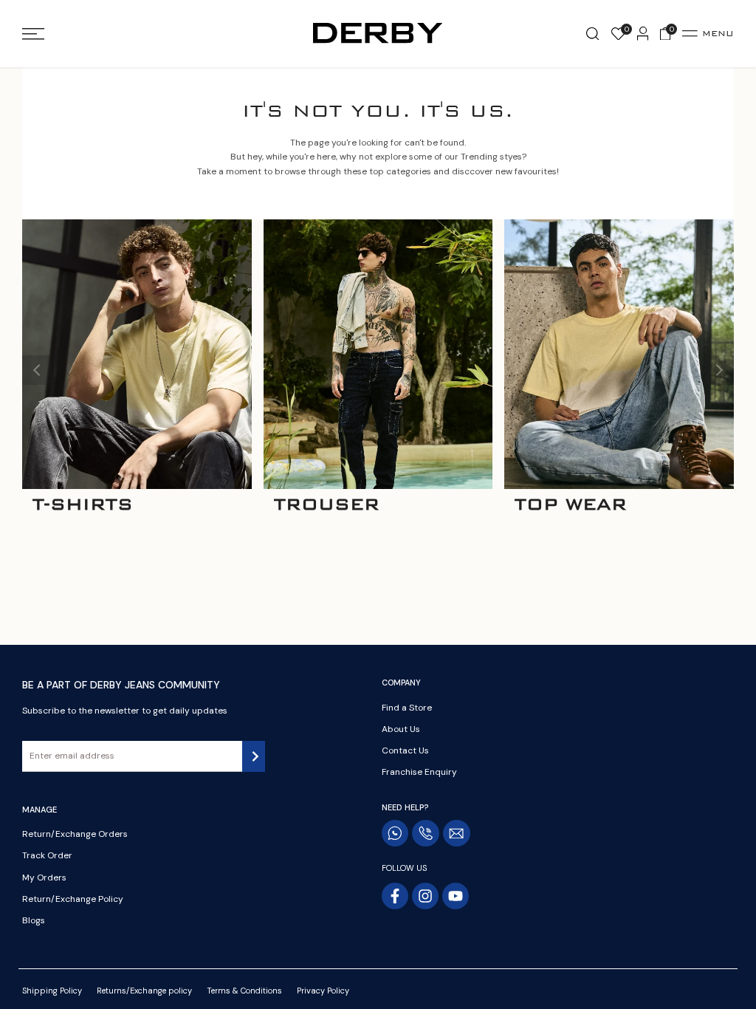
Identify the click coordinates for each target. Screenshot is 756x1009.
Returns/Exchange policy (144, 990)
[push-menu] (33, 34)
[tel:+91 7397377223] (425, 833)
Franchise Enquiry (419, 772)
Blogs (33, 920)
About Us (401, 729)
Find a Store (407, 708)
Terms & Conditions (244, 990)
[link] (137, 354)
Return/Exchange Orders (75, 834)
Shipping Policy (52, 990)
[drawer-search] (592, 34)
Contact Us (405, 750)
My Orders (44, 877)
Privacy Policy (323, 990)
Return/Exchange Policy (72, 899)
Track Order (47, 855)
